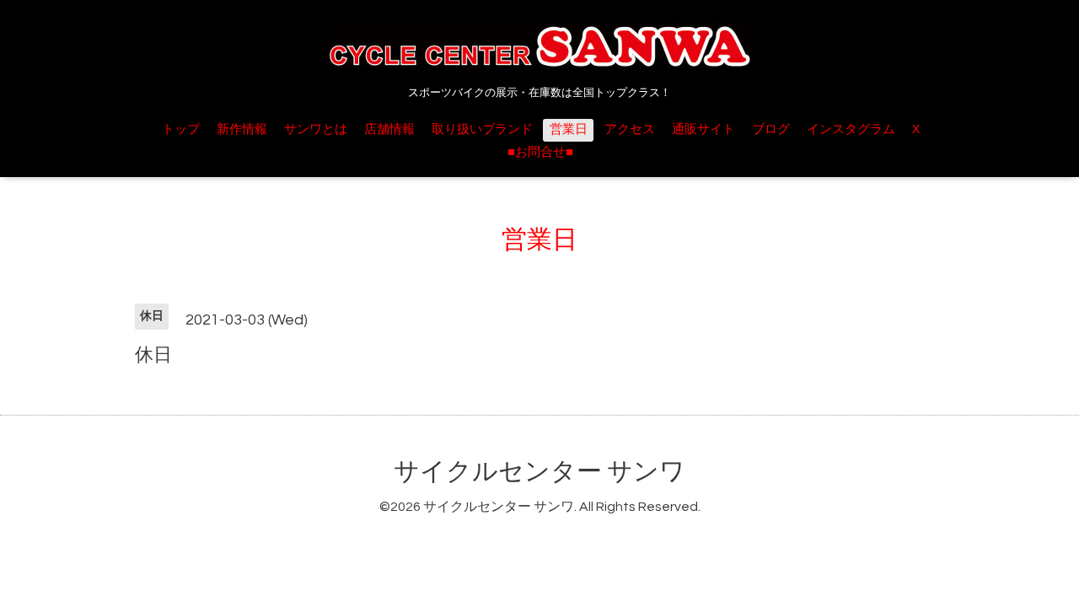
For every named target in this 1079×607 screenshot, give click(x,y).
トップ (181, 129)
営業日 (569, 129)
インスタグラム (851, 129)
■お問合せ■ (540, 152)
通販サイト (703, 129)
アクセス (629, 129)
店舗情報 (389, 129)
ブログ (771, 129)
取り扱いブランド (482, 129)
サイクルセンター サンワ (539, 472)
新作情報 (242, 129)
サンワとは (315, 129)
